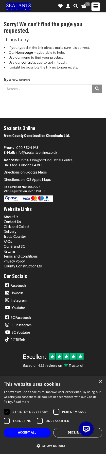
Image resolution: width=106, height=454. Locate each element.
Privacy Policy (14, 261)
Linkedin (17, 293)
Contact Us (12, 222)
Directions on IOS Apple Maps (27, 179)
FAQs (8, 241)
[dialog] (53, 415)
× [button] (100, 382)
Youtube (18, 308)
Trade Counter (15, 236)
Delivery (10, 231)
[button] (53, 445)
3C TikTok (18, 340)
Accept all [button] (27, 432)
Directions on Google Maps (25, 172)
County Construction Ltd (23, 266)
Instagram (19, 300)
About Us (11, 217)
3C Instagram (21, 325)
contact (27, 62)
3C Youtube (21, 332)
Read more (21, 402)
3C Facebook (21, 317)
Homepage (24, 52)
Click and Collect (16, 227)
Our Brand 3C (14, 246)
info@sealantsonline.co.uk (36, 152)
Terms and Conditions (21, 256)
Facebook (18, 285)
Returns (10, 251)
